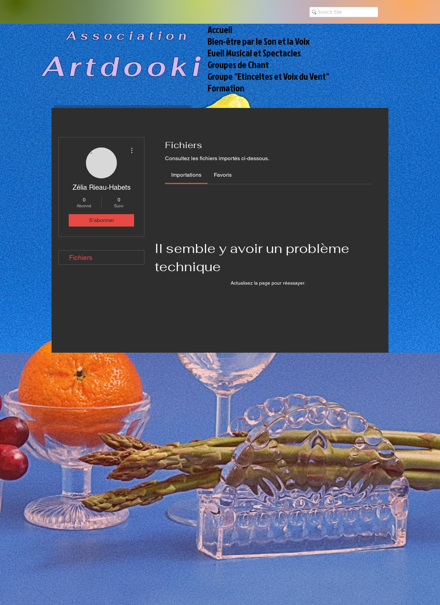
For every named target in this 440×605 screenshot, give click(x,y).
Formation (226, 88)
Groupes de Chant (238, 64)
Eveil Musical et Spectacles (254, 53)
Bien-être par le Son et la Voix (258, 41)
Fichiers (80, 257)
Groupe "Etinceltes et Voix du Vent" (265, 76)
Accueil (220, 29)
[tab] (186, 175)
